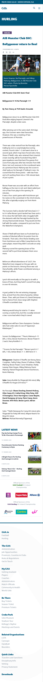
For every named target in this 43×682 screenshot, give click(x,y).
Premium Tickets (9, 607)
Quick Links (7, 654)
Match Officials (8, 584)
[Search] (34, 8)
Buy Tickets (7, 601)
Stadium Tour (7, 621)
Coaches (5, 578)
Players (5, 575)
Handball (6, 644)
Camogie (5, 640)
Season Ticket (8, 604)
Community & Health (11, 587)
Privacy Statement (10, 667)
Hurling (5, 538)
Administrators (8, 581)
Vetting (5, 663)
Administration (8, 549)
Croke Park (7, 614)
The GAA (6, 545)
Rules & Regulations (10, 558)
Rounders (6, 647)
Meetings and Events (11, 627)
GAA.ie (5, 532)
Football (5, 535)
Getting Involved (9, 572)
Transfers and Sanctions (12, 657)
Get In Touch (7, 561)
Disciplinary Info (9, 660)
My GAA (6, 568)
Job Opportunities (9, 552)
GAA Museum (8, 618)
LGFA (4, 637)
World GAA (6, 590)
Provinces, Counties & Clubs (14, 555)
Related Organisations (13, 634)
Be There (6, 597)
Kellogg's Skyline (9, 624)
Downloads (7, 674)
